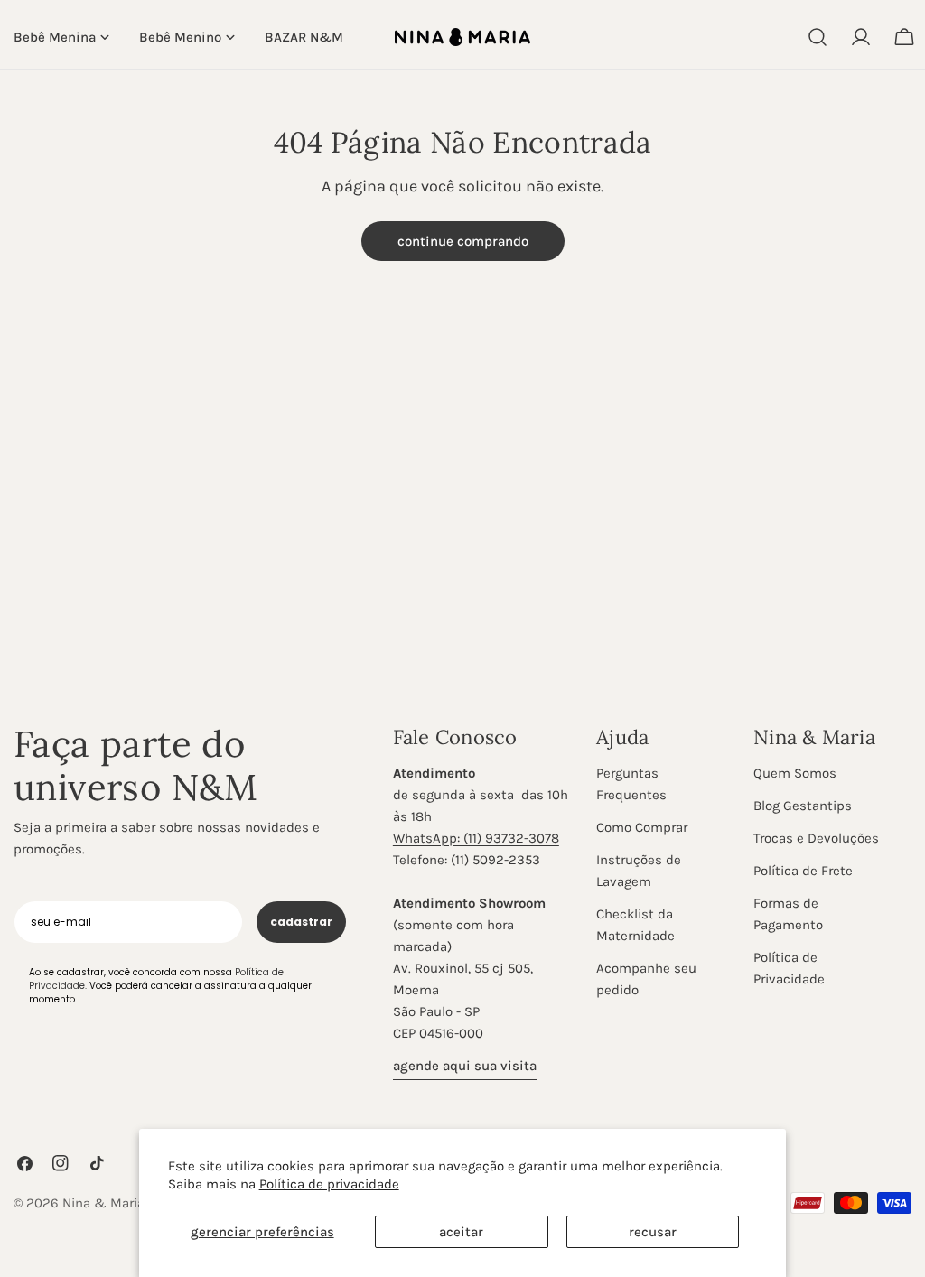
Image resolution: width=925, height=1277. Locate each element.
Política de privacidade (329, 1184)
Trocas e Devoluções (816, 838)
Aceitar (461, 1232)
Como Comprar (641, 827)
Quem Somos (794, 773)
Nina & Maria (103, 1203)
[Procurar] (817, 37)
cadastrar (301, 921)
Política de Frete (803, 870)
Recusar (653, 1232)
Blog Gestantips (802, 805)
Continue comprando (462, 241)
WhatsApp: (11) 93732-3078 (476, 838)
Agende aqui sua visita (465, 1066)
